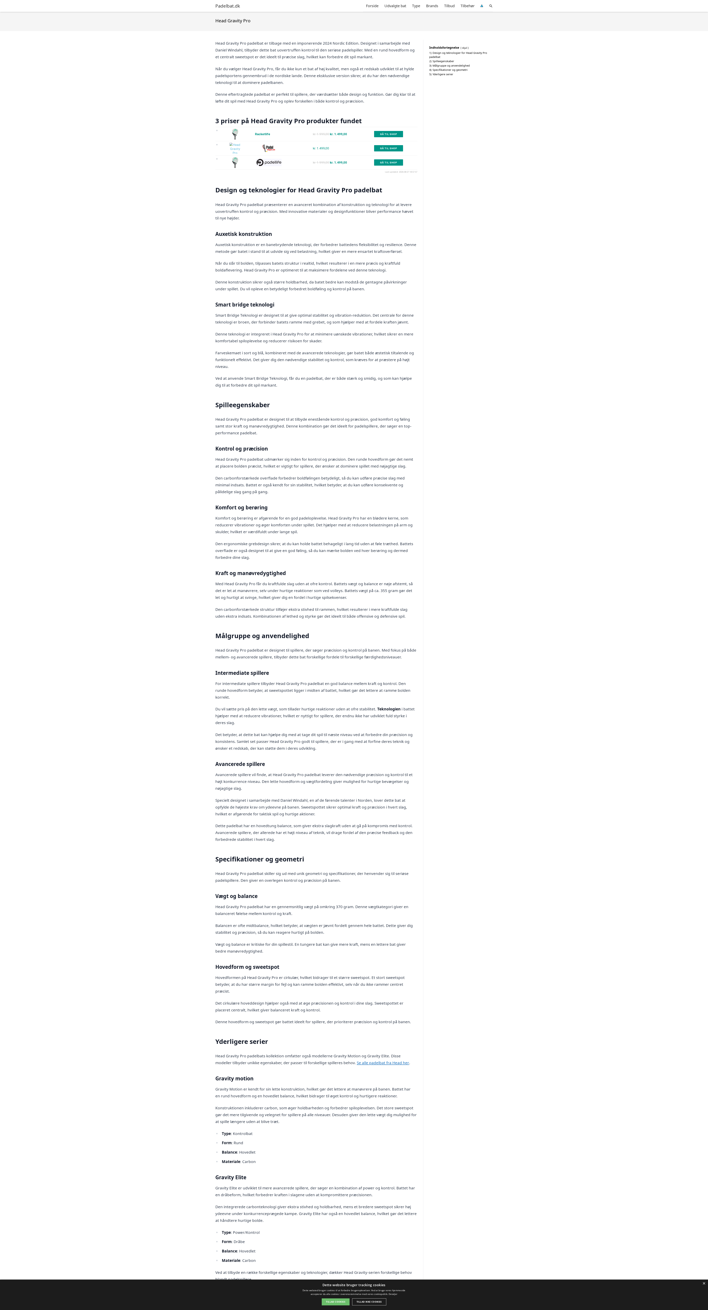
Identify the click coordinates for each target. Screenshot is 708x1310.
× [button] (703, 1283)
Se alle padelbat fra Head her (383, 1062)
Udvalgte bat (395, 5)
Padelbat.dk (227, 6)
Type (416, 5)
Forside (372, 5)
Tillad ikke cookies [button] (369, 1301)
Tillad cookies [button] (335, 1301)
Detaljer (393, 1294)
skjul (464, 47)
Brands (432, 5)
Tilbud (449, 5)
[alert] (354, 1295)
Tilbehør (468, 5)
